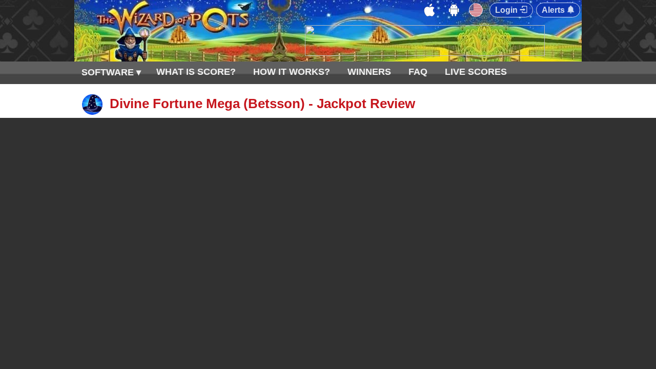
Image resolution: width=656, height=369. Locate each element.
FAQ (417, 72)
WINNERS (369, 72)
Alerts (554, 10)
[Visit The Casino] (425, 53)
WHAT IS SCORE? (196, 72)
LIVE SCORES (476, 72)
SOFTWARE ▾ (111, 72)
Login (507, 10)
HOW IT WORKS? (291, 72)
